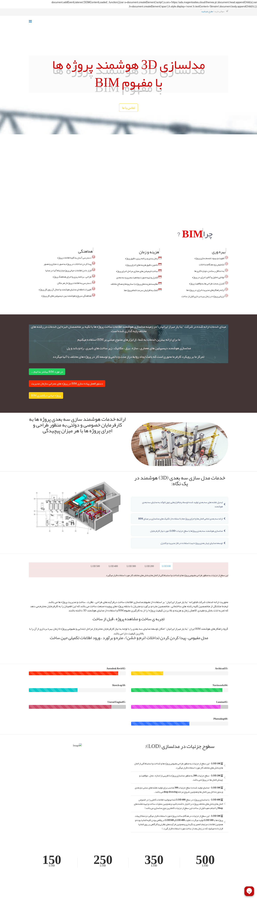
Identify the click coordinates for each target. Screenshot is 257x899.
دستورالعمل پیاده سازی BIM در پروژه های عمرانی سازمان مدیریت (67, 393)
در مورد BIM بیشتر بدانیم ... (47, 381)
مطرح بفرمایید (207, 11)
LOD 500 (95, 575)
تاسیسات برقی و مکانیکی (62, 182)
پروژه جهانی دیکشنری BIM (46, 405)
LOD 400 (113, 575)
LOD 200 (149, 575)
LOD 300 (131, 575)
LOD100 (166, 575)
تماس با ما (128, 117)
